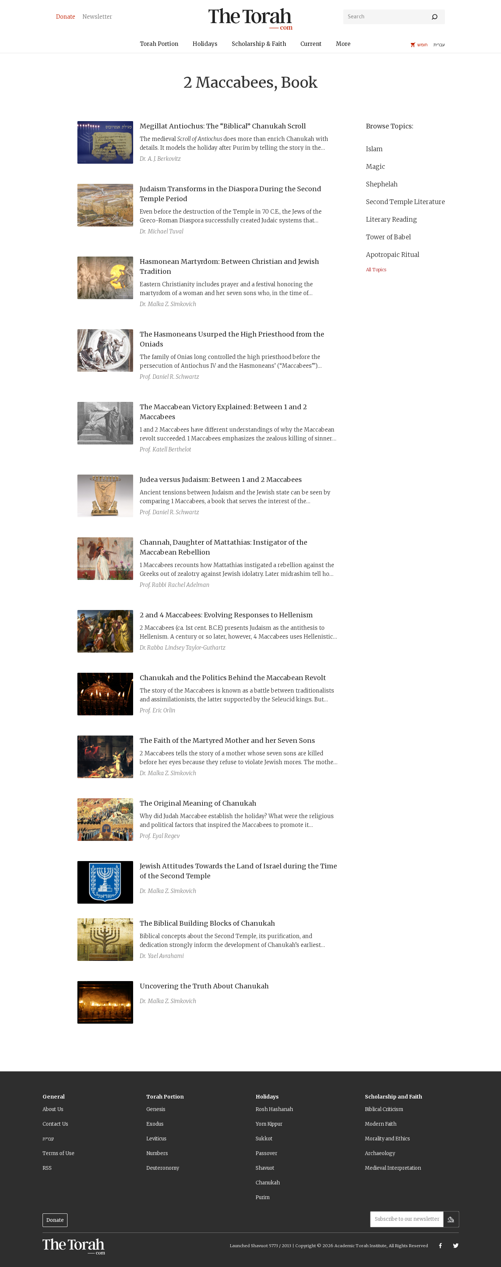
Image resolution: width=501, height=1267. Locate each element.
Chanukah (268, 1183)
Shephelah (382, 184)
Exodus (155, 1124)
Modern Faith (380, 1124)
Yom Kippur (269, 1124)
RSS (47, 1168)
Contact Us (55, 1124)
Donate (55, 1220)
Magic (375, 167)
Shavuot (265, 1168)
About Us (53, 1109)
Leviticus (156, 1139)
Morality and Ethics (387, 1139)
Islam (374, 149)
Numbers (157, 1153)
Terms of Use (58, 1153)
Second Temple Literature (405, 202)
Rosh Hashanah (274, 1109)
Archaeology (380, 1153)
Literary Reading (391, 219)
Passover (266, 1153)
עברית (48, 1139)
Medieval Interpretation (393, 1168)
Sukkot (264, 1139)
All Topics (376, 269)
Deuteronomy (162, 1168)
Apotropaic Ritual (392, 255)
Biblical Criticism (384, 1109)
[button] (159, 45)
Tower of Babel (388, 237)
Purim (263, 1197)
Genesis (155, 1109)
